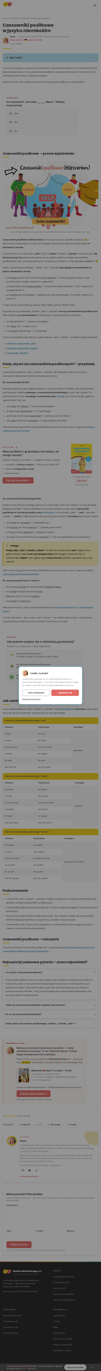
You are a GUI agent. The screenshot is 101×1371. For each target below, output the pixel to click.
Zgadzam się (65, 692)
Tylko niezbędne (35, 692)
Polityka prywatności (31, 699)
